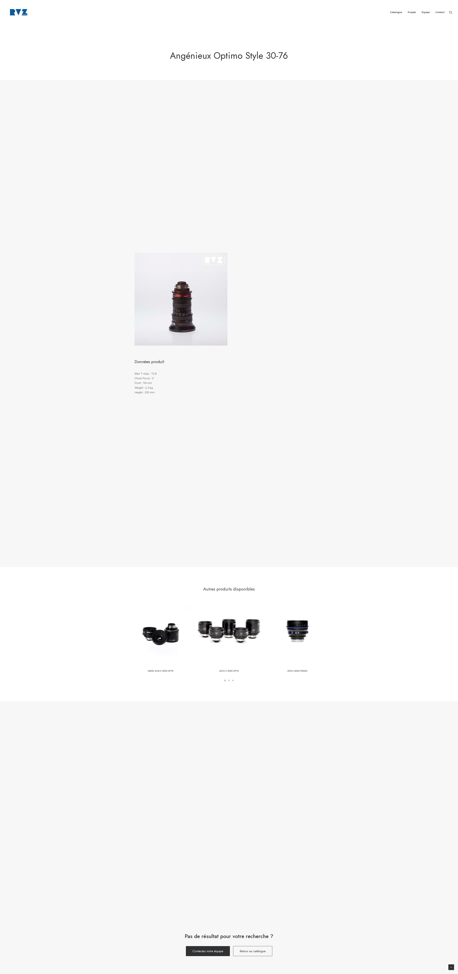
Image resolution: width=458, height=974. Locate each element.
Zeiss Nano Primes (297, 671)
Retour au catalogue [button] (253, 951)
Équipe (426, 12)
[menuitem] (396, 12)
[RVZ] (18, 12)
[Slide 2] (229, 680)
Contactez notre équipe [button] (208, 951)
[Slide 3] (233, 680)
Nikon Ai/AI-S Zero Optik (161, 671)
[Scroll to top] (451, 967)
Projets (412, 12)
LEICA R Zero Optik (229, 671)
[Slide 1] (225, 680)
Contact (439, 12)
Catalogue (396, 12)
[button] (450, 12)
